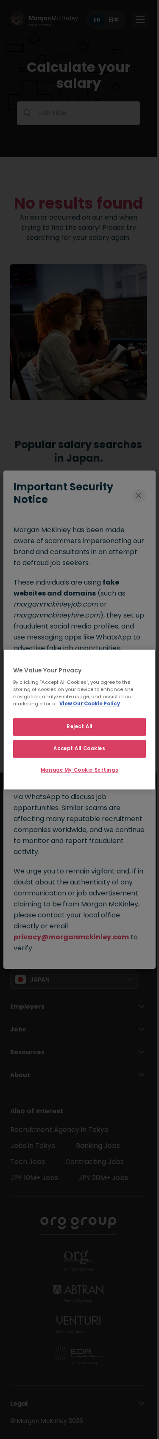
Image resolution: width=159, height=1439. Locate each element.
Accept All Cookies (79, 748)
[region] (79, 720)
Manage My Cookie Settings (79, 770)
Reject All (79, 727)
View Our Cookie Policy (89, 703)
